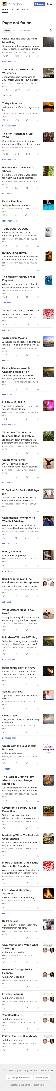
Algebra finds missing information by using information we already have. (20, 871)
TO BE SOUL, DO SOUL (15, 228)
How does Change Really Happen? (17, 971)
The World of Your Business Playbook (18, 278)
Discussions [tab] (24, 30)
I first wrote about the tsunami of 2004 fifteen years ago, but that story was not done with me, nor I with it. (20, 78)
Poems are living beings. (14, 555)
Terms (33, 1070)
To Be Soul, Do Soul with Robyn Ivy (20, 492)
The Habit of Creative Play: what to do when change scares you (18, 780)
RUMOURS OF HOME (14, 252)
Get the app (42, 1077)
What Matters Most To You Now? (18, 611)
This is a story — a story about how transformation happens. (19, 926)
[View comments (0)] (16, 215)
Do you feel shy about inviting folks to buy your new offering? (21, 844)
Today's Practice (12, 103)
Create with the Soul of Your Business (19, 747)
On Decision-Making (14, 338)
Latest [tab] (7, 30)
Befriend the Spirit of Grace (18, 667)
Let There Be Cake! (13, 402)
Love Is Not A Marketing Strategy (16, 892)
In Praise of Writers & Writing (19, 637)
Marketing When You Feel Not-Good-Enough (20, 837)
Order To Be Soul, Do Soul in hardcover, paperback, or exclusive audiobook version (19, 234)
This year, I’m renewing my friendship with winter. (20, 721)
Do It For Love (10, 921)
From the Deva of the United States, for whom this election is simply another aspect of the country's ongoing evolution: (19, 176)
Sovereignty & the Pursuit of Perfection (19, 809)
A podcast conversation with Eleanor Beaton (20, 697)
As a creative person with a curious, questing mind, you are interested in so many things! (20, 789)
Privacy (24, 1070)
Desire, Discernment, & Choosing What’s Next (16, 370)
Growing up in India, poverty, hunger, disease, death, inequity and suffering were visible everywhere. (20, 47)
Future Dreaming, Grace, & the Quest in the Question (20, 864)
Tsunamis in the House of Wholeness (17, 71)
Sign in (50, 4)
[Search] (51, 30)
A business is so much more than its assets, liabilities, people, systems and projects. (21, 285)
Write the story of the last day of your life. (20, 108)
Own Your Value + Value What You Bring (20, 947)
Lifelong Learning (13, 994)
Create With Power (13, 459)
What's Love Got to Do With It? (20, 310)
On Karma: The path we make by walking (19, 40)
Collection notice (45, 1070)
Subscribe (39, 4)
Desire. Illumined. (12, 201)
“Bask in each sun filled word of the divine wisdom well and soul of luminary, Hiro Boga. (19, 499)
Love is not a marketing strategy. (18, 897)
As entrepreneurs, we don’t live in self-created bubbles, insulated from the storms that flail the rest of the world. (20, 526)
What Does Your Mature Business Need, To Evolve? (18, 434)
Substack (13, 1084)
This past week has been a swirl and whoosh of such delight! (20, 407)
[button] (5, 9)
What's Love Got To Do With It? (17, 314)
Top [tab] (14, 30)
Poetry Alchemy (12, 551)
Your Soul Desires (12, 1015)
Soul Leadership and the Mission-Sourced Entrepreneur (21, 581)
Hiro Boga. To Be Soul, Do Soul (22, 52)
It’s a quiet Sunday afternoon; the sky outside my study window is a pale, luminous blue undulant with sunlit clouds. (20, 618)
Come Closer (10, 715)
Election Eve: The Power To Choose (18, 169)
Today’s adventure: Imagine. (16, 205)
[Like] (4, 883)
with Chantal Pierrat (12, 753)
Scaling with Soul (12, 691)
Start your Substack (20, 1077)
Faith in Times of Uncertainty (19, 1036)
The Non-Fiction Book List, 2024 (18, 135)
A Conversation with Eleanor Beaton (20, 586)
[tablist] (16, 30)
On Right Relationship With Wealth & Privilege (18, 519)
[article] (28, 47)
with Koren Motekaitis (13, 952)
